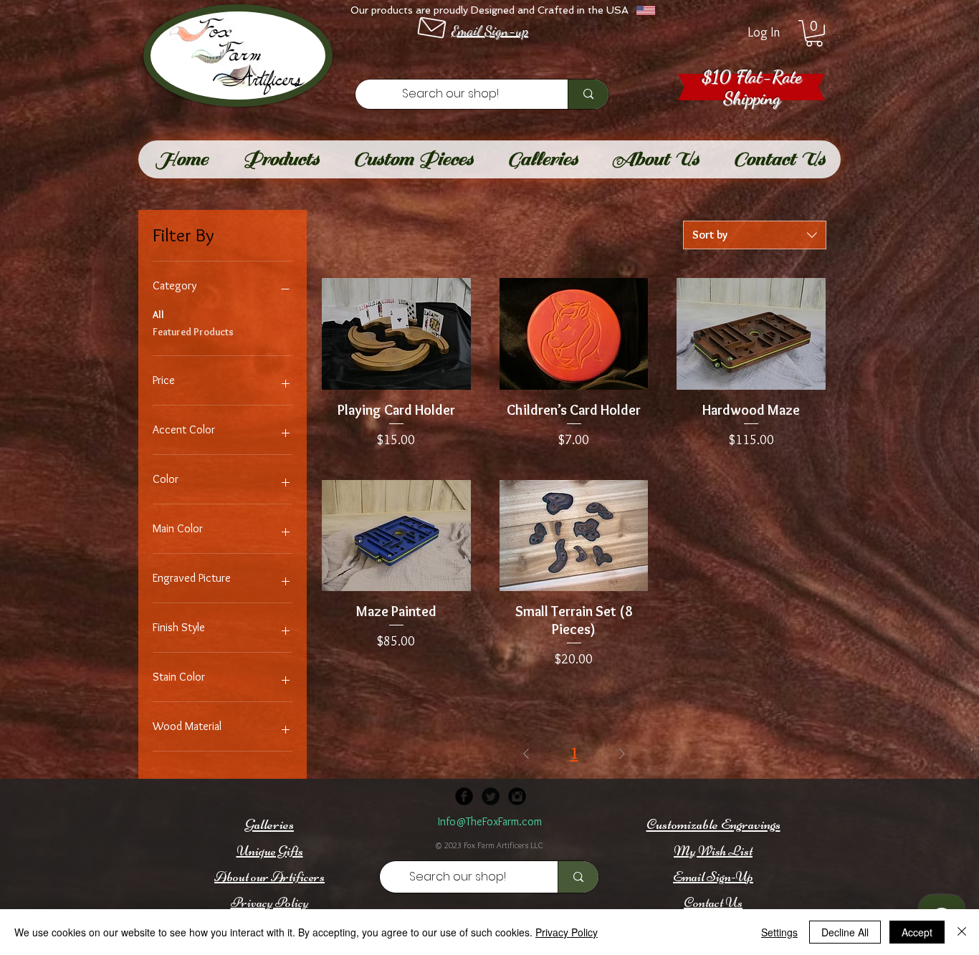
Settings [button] (779, 932)
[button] (814, 33)
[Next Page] (622, 753)
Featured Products (193, 331)
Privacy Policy (566, 932)
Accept (917, 932)
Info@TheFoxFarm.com (490, 821)
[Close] (961, 932)
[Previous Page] (526, 753)
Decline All (845, 932)
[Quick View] (396, 334)
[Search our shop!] (588, 94)
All (158, 314)
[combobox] (754, 235)
